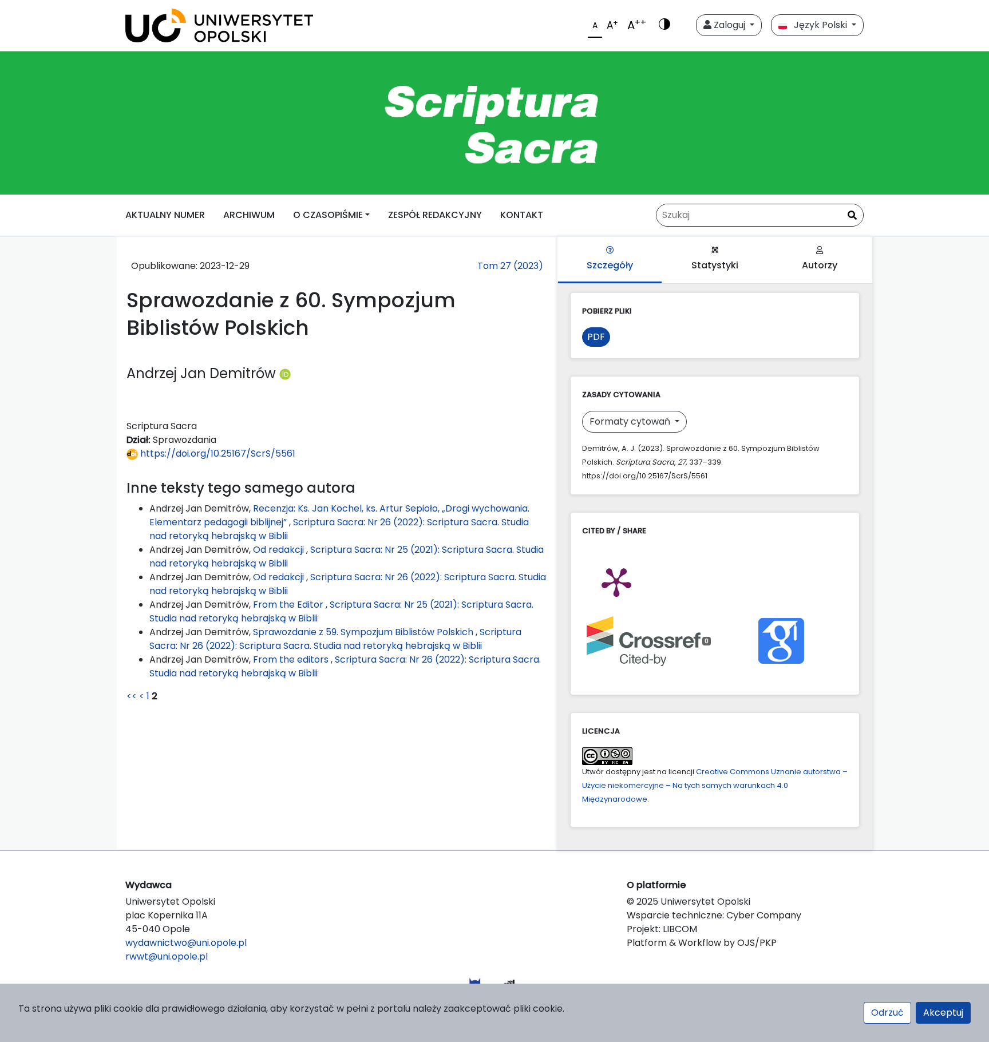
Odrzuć (887, 1012)
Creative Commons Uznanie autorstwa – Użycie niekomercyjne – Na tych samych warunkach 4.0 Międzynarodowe (715, 785)
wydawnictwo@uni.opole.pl (186, 942)
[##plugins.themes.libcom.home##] (494, 123)
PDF (596, 336)
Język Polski (818, 24)
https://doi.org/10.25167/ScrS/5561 (216, 453)
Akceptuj (943, 1012)
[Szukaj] (852, 216)
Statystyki (714, 265)
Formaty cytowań (631, 421)
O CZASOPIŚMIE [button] (328, 214)
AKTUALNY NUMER (165, 214)
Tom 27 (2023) (510, 265)
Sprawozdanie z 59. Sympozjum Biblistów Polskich (364, 632)
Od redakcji (279, 549)
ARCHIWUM (249, 214)
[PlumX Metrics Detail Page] (616, 581)
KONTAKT (521, 214)
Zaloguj (729, 24)
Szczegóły (610, 265)
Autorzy (819, 265)
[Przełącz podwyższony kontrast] (664, 25)
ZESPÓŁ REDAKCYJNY (435, 214)
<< (131, 696)
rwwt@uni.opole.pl (166, 956)
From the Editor (289, 604)
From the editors (292, 659)
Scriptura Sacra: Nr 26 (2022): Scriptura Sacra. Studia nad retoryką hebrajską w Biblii (335, 638)
